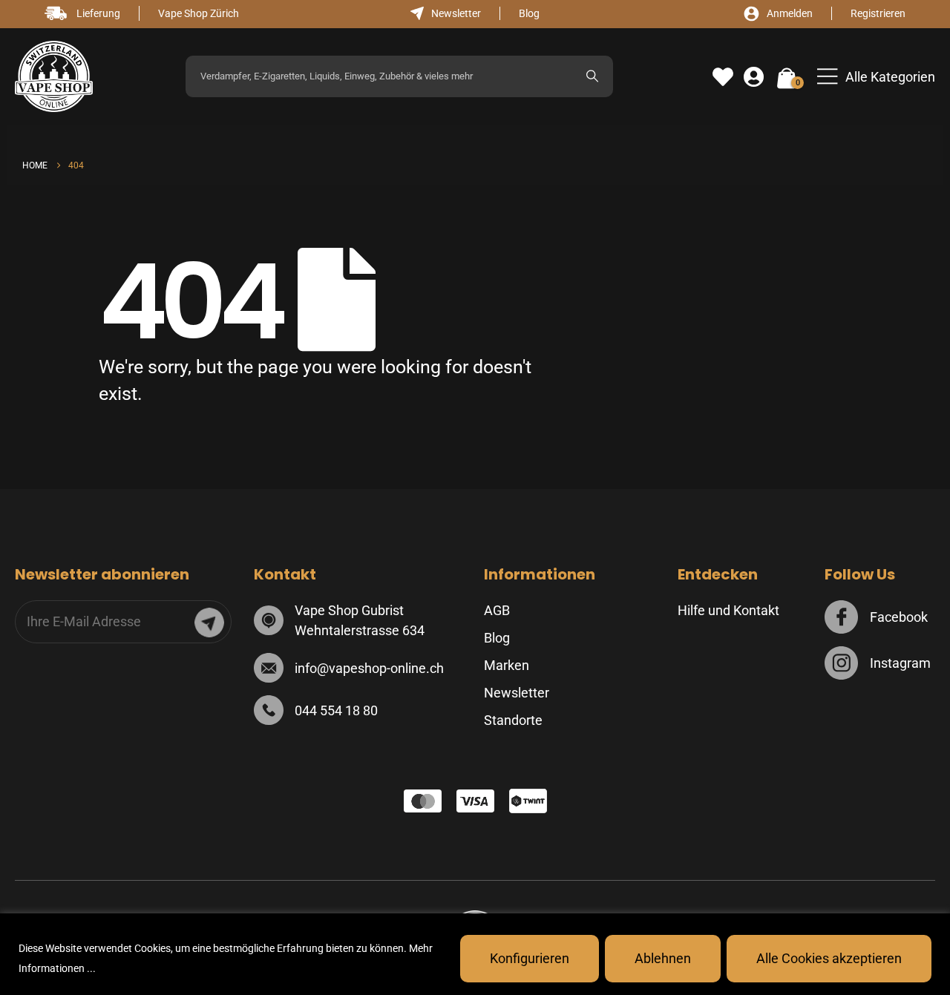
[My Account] (754, 77)
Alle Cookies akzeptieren (829, 958)
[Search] (592, 76)
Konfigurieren (529, 958)
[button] (876, 77)
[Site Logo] (54, 77)
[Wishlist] (722, 77)
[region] (475, 954)
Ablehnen (663, 958)
